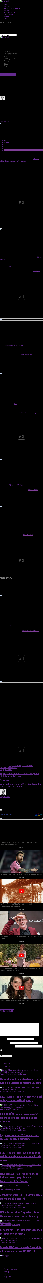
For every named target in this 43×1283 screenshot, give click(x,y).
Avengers (36, 271)
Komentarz (4, 1022)
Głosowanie (8, 14)
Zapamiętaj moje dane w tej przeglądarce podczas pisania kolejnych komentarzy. (19, 1051)
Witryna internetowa (7, 1046)
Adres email (5, 1042)
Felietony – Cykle (10, 12)
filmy (16, 408)
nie (36, 275)
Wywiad (7, 10)
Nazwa (3, 1039)
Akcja (10, 766)
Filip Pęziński (5, 122)
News (6, 5)
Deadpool (13, 626)
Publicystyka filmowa (12, 9)
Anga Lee (26, 354)
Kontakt (6, 1274)
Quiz (6, 18)
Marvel (14, 768)
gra (19, 637)
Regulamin (7, 1276)
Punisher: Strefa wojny (30, 630)
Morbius (20, 485)
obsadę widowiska (19, 160)
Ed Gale (15, 766)
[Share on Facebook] (23, 129)
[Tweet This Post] (23, 131)
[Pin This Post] (23, 133)
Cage (35, 413)
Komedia (9, 768)
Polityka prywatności (10, 1269)
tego (15, 404)
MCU (9, 266)
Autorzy (6, 1271)
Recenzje (7, 7)
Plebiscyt (7, 16)
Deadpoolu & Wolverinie (14, 345)
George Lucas (23, 766)
